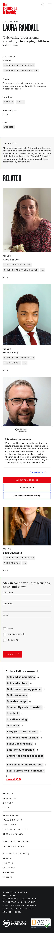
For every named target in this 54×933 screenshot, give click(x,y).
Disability (13, 725)
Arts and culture (17, 683)
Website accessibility (16, 841)
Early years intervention (22, 731)
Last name (8, 604)
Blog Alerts (12, 640)
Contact (8, 803)
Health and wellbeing (17, 265)
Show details (36, 472)
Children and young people (21, 70)
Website (9, 127)
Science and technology (19, 65)
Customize (25, 487)
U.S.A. (20, 102)
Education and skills (19, 744)
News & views (11, 815)
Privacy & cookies (14, 846)
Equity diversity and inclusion (25, 771)
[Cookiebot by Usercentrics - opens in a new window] (15, 430)
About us (8, 794)
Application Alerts (16, 634)
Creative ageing (17, 719)
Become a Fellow (13, 834)
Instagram (9, 868)
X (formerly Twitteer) (16, 854)
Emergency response (20, 750)
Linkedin (8, 863)
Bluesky (8, 858)
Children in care (17, 695)
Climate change (17, 701)
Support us (10, 798)
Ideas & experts (12, 820)
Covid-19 (12, 713)
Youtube (8, 877)
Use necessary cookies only (27, 495)
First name (8, 592)
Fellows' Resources (15, 829)
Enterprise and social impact (25, 756)
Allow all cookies (27, 480)
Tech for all (12, 363)
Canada (8, 102)
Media (6, 808)
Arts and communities (21, 677)
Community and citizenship (24, 707)
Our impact (9, 824)
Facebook (8, 872)
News (10, 628)
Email (5, 615)
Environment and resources (24, 765)
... (43, 270)
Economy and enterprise (22, 738)
